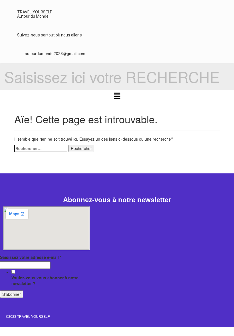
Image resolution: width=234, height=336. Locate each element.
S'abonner (11, 294)
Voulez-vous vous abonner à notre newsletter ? (44, 280)
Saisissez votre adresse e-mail (30, 257)
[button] (117, 96)
